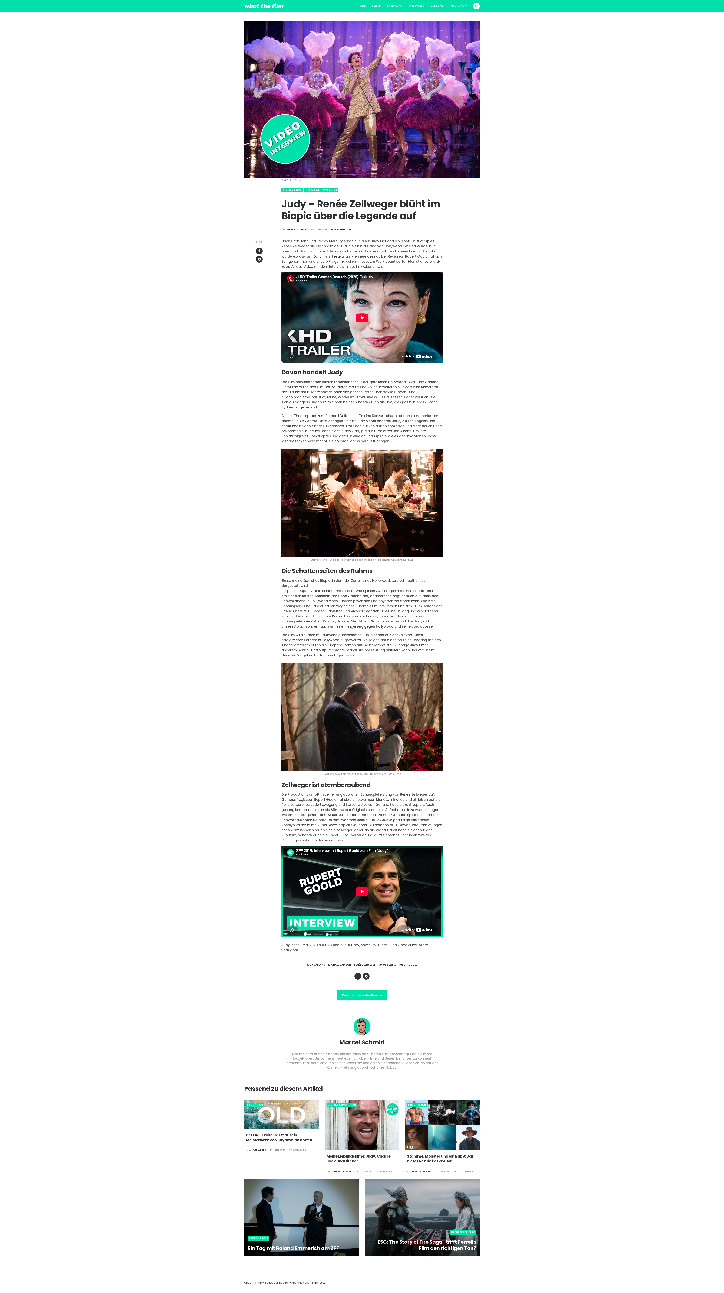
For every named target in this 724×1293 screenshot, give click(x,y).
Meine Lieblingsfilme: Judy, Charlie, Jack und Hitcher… (359, 1159)
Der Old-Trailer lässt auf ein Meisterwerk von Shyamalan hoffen (279, 1137)
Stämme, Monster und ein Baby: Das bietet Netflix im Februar (440, 1159)
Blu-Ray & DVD (292, 190)
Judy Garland (316, 964)
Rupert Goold (408, 964)
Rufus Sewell (387, 964)
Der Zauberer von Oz (341, 387)
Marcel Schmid (297, 229)
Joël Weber (258, 1150)
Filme (362, 6)
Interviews (416, 6)
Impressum (321, 1283)
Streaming (394, 6)
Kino (260, 1105)
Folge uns (457, 6)
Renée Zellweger (365, 964)
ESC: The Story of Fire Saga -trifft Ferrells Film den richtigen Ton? (427, 1245)
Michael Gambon (339, 964)
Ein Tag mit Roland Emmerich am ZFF (293, 1248)
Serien (376, 6)
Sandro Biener (341, 1171)
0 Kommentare (341, 229)
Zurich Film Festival (329, 256)
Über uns (437, 6)
